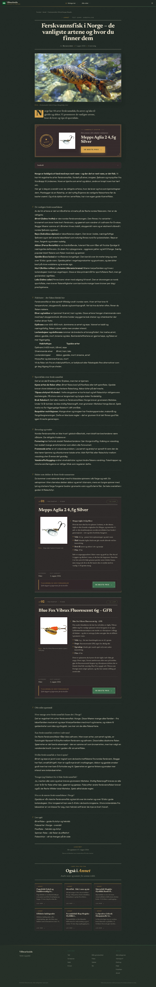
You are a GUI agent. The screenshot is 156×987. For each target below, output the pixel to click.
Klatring (118, 962)
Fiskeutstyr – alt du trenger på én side (52, 836)
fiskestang (73, 388)
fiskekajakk (93, 362)
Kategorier (72, 3)
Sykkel (94, 962)
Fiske (93, 959)
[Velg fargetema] (152, 3)
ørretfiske (108, 196)
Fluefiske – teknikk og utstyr (48, 829)
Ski (93, 966)
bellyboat (78, 362)
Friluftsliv (119, 969)
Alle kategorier (121, 955)
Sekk (69, 962)
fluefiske (85, 384)
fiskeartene (104, 192)
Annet (44, 12)
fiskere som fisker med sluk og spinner (66, 253)
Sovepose (71, 959)
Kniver (70, 966)
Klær (117, 966)
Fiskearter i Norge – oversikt (48, 825)
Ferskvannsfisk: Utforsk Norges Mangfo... (60, 12)
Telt (69, 955)
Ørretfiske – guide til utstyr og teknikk (52, 821)
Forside (38, 12)
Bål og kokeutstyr (98, 955)
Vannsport (119, 959)
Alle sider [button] (85, 3)
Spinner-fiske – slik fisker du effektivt (52, 832)
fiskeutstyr (102, 392)
